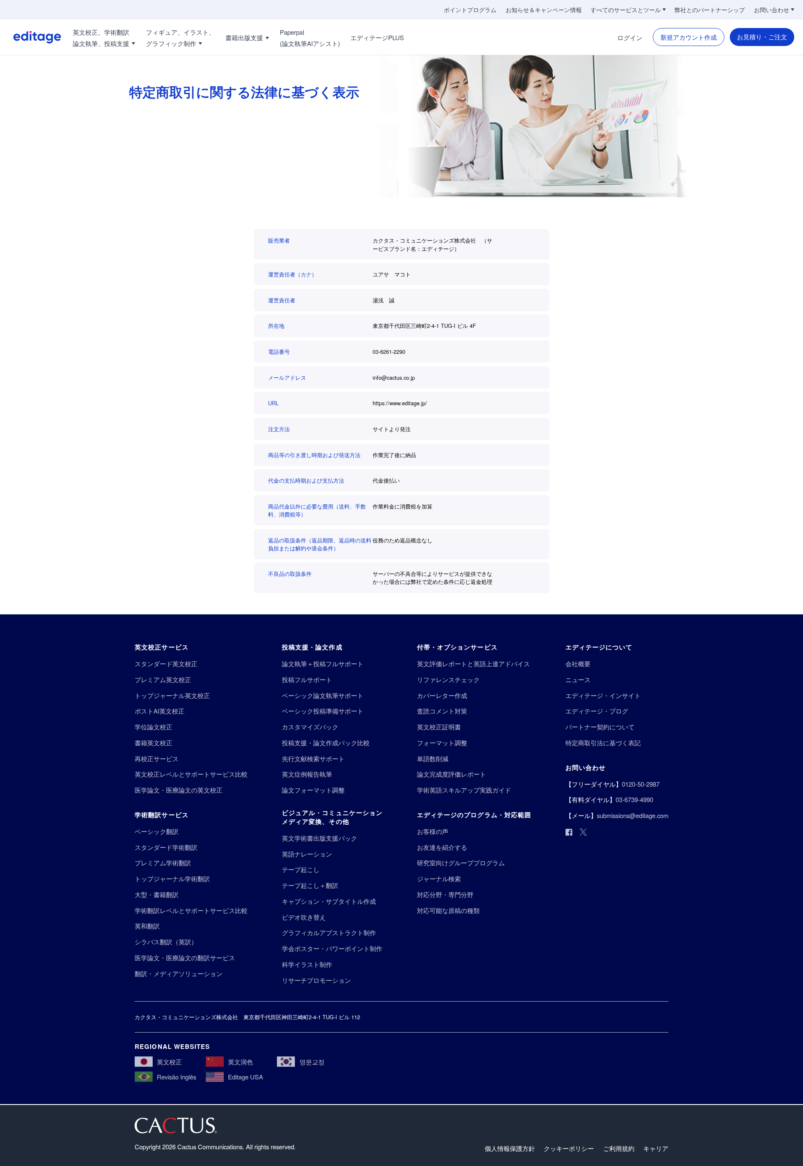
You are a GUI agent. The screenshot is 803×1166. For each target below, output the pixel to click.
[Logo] (30, 37)
